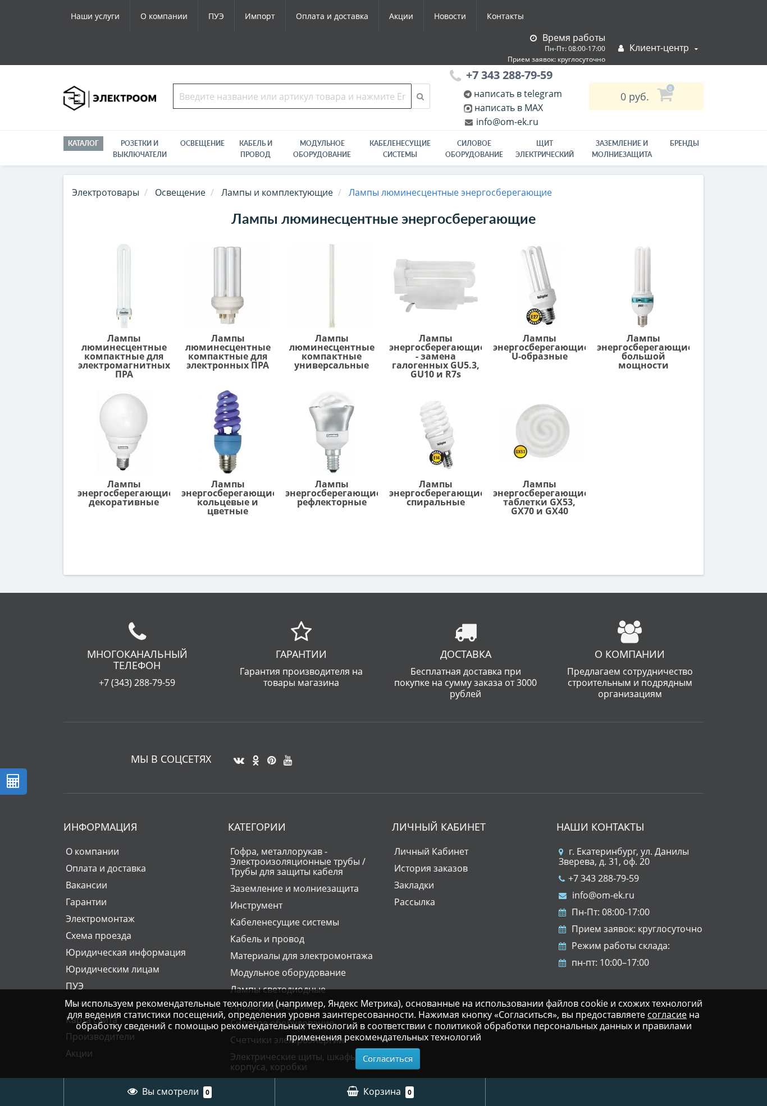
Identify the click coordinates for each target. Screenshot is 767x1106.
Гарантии (86, 902)
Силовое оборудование (474, 149)
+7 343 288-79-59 (603, 878)
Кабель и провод (255, 149)
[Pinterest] (269, 756)
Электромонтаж (100, 919)
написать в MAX (508, 108)
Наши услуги (95, 16)
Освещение (202, 143)
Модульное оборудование (322, 149)
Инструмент (256, 905)
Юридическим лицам (112, 969)
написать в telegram (517, 93)
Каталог (83, 143)
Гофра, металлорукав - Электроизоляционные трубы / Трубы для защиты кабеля (298, 861)
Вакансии (86, 885)
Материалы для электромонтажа (301, 956)
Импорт (260, 16)
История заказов (431, 868)
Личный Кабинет (431, 851)
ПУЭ (216, 16)
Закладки (414, 885)
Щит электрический (544, 149)
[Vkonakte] (236, 756)
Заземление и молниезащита (294, 888)
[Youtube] (285, 756)
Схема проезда (98, 935)
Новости (450, 16)
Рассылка (414, 902)
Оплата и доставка (332, 16)
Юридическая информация (126, 952)
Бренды (684, 143)
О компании (164, 16)
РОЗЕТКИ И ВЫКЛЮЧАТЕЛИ (140, 149)
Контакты (505, 16)
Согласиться (388, 1058)
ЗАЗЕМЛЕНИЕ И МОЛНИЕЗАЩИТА (622, 149)
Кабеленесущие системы (400, 149)
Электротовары (105, 192)
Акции (401, 16)
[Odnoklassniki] (252, 756)
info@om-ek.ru (506, 122)
